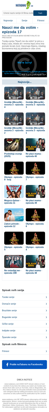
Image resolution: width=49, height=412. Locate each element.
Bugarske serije (9, 317)
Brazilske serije (9, 310)
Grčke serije (8, 324)
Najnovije (8, 20)
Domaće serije (9, 304)
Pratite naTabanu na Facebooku (26, 364)
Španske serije (9, 337)
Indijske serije (8, 330)
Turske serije (8, 297)
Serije (24, 20)
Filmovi (40, 20)
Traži (40, 13)
